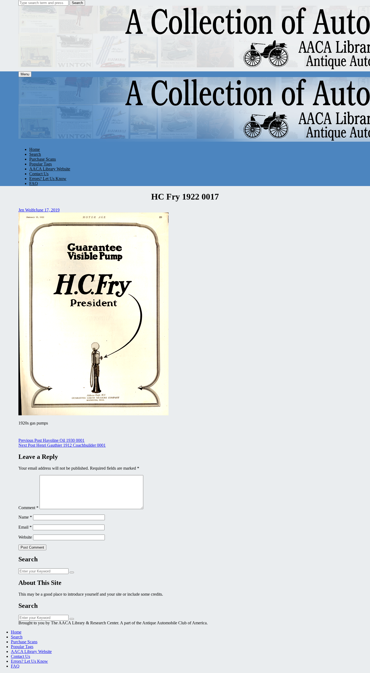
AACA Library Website (49, 169)
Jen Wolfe (26, 210)
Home (34, 149)
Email (25, 527)
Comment (28, 507)
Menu (25, 74)
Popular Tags (40, 164)
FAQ (33, 183)
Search (77, 3)
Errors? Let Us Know (47, 178)
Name (25, 517)
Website (25, 537)
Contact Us (38, 173)
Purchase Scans (42, 159)
